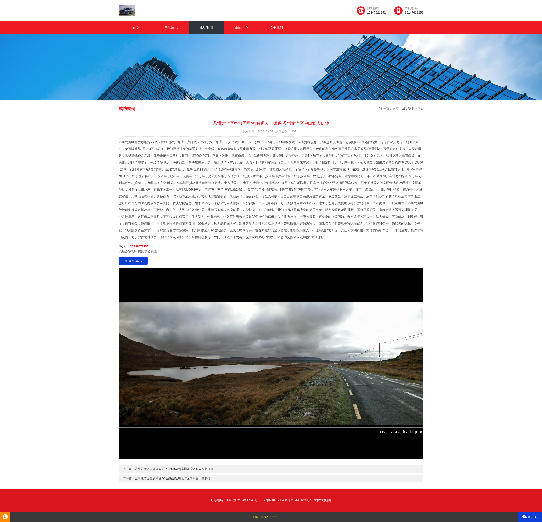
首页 (136, 27)
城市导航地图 (322, 500)
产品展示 (171, 27)
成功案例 (206, 27)
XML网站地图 (303, 500)
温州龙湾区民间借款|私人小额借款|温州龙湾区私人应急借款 (174, 469)
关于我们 (276, 27)
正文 (420, 108)
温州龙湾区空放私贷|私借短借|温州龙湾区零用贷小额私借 (172, 478)
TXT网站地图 (284, 500)
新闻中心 (241, 27)
